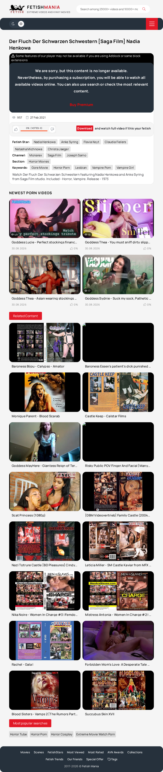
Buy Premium (81, 104)
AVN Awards (115, 752)
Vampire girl (125, 168)
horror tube (18, 734)
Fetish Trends (54, 759)
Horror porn (62, 168)
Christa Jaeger (58, 149)
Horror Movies (39, 161)
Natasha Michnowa (28, 149)
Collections (134, 752)
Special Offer (95, 759)
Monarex (35, 155)
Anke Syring (69, 142)
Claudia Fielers (115, 142)
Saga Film (54, 155)
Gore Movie (40, 168)
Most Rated (96, 752)
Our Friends (74, 759)
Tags (114, 759)
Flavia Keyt (91, 142)
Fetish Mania (90, 766)
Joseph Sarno (76, 155)
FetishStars (55, 752)
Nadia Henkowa (45, 142)
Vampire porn (101, 168)
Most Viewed (75, 752)
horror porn (39, 734)
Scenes (39, 752)
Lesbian (81, 168)
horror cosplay (61, 734)
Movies (25, 752)
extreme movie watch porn (95, 734)
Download (84, 128)
